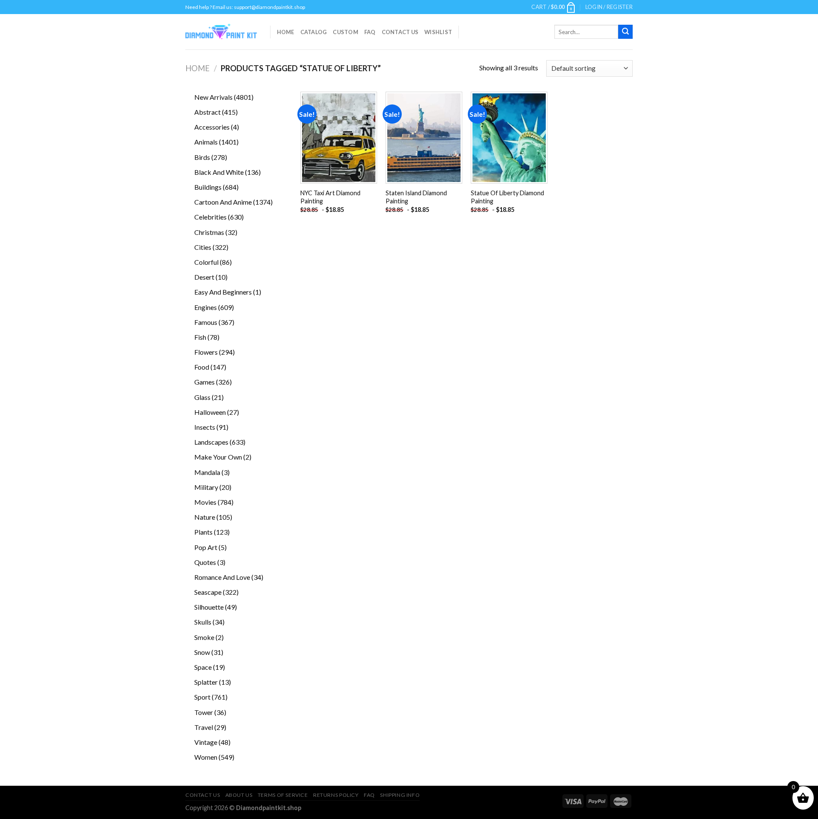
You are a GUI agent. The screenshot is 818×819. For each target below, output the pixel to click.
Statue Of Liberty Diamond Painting (507, 197)
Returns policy (336, 795)
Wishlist (438, 32)
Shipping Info (400, 795)
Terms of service (283, 795)
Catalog (313, 32)
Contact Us (400, 32)
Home (285, 32)
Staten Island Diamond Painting (416, 197)
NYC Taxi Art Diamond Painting (330, 197)
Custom (345, 32)
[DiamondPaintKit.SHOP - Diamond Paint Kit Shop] (221, 32)
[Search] (625, 32)
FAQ (370, 32)
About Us (239, 795)
